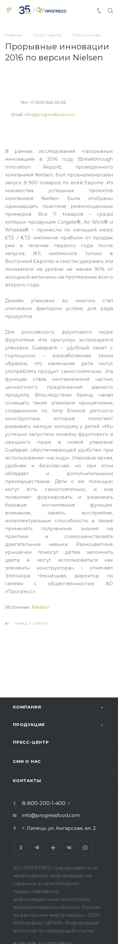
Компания (27, 706)
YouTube (85, 847)
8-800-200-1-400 (43, 803)
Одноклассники (21, 847)
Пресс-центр (31, 742)
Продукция (29, 724)
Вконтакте (69, 847)
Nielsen (40, 607)
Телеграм (37, 847)
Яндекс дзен (53, 847)
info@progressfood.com (50, 114)
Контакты (27, 780)
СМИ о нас (27, 761)
